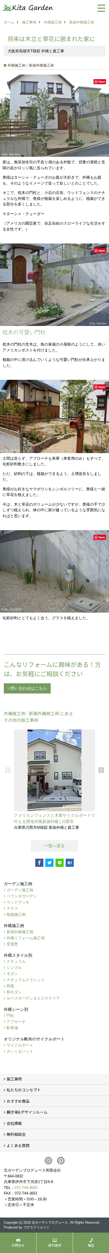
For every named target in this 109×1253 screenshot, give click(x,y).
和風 (10, 986)
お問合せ (18, 1245)
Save (102, 81)
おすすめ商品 (18, 1101)
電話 (91, 1245)
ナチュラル (16, 961)
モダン (12, 973)
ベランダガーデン (22, 896)
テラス (12, 908)
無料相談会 (16, 1134)
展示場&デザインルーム (27, 1112)
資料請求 (54, 1245)
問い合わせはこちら (28, 688)
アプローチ (16, 1021)
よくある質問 (18, 1145)
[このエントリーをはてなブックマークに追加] (70, 863)
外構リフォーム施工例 (26, 938)
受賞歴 (12, 944)
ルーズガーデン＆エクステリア (33, 998)
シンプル (14, 967)
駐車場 (12, 1028)
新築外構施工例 (20, 932)
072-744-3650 (25, 1187)
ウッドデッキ (18, 902)
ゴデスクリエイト (36, 1227)
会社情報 (14, 1123)
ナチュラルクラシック (26, 980)
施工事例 (14, 1078)
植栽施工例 (16, 914)
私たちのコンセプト (24, 1089)
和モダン (14, 992)
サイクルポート (20, 1045)
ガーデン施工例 (20, 890)
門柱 (10, 1015)
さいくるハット (20, 1051)
